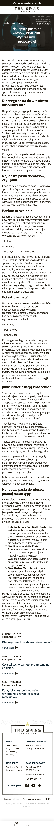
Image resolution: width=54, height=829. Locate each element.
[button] (49, 825)
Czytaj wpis (8, 647)
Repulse (26, 806)
